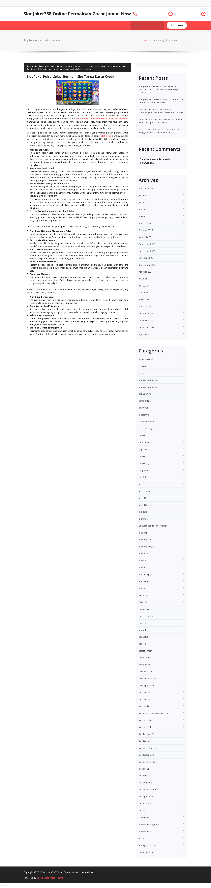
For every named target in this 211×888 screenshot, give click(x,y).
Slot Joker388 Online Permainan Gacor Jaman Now (77, 13)
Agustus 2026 (146, 188)
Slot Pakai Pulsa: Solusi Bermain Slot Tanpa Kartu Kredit (71, 76)
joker (141, 484)
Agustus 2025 (146, 271)
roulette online (146, 616)
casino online (145, 393)
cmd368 (143, 435)
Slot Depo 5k (104, 66)
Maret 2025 (145, 306)
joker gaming (145, 491)
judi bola (143, 511)
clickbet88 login (146, 428)
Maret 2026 (145, 223)
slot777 (142, 810)
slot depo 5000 (90, 66)
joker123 (143, 498)
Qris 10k (143, 602)
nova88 (142, 588)
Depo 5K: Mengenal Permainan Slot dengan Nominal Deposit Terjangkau (160, 121)
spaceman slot (146, 831)
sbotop (142, 643)
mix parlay (144, 581)
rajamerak (144, 609)
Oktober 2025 (146, 257)
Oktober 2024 (146, 320)
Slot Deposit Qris (34, 69)
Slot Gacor (144, 740)
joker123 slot (145, 504)
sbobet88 (144, 636)
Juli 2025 (143, 278)
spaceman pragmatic (149, 824)
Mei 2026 (143, 209)
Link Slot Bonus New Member (153, 525)
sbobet (142, 629)
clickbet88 (144, 414)
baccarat (143, 366)
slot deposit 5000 (118, 66)
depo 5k (63, 66)
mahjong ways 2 (147, 546)
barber (142, 373)
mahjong (143, 532)
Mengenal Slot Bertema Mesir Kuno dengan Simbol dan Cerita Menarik (161, 101)
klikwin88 (143, 518)
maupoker (144, 553)
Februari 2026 (146, 230)
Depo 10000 (145, 442)
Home (146, 40)
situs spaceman (146, 685)
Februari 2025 (146, 313)
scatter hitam (145, 650)
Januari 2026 (145, 237)
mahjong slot (145, 539)
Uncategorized (48, 66)
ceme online (145, 400)
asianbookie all (146, 359)
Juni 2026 (143, 202)
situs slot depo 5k (76, 66)
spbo (141, 838)
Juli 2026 (143, 195)
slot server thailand (148, 789)
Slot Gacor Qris (146, 754)
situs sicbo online (147, 678)
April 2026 (144, 216)
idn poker (143, 470)
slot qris (143, 775)
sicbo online (144, 664)
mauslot (143, 560)
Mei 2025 (143, 292)
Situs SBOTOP (146, 671)
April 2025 (144, 299)
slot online (144, 768)
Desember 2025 (147, 243)
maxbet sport (146, 574)
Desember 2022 (147, 327)
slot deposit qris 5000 (72, 69)
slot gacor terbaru (148, 761)
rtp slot (142, 622)
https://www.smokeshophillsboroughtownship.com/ (102, 118)
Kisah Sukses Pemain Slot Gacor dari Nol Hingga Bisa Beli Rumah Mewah (159, 131)
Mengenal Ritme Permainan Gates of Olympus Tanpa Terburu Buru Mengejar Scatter (159, 89)
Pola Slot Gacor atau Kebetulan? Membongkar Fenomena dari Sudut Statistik (161, 111)
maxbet (142, 567)
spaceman (144, 817)
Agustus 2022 (146, 334)
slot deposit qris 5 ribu (53, 69)
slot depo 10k (146, 720)
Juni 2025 (143, 285)
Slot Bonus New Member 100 (154, 713)
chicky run (143, 407)
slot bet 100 (145, 692)
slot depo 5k (145, 727)
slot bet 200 (145, 699)
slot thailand (145, 803)
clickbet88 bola (146, 421)
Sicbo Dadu (144, 657)
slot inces (106, 135)
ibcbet (142, 456)
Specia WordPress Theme (50, 877)
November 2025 (147, 250)
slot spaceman (146, 796)
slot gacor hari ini (147, 747)
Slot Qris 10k (145, 782)
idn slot (142, 477)
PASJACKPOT (145, 595)
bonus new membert (149, 386)
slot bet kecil (145, 706)
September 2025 (147, 264)
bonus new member (149, 379)
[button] (160, 25)
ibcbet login (144, 463)
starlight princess (147, 845)
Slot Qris (87, 69)
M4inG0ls (32, 66)
